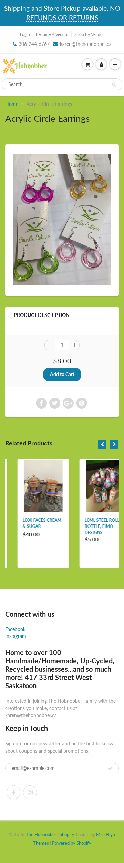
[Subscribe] (110, 768)
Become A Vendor (52, 34)
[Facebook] (13, 792)
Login (25, 34)
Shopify (67, 834)
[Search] (114, 84)
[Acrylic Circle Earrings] (62, 219)
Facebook (15, 629)
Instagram (15, 636)
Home (11, 104)
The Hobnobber (41, 834)
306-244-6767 (34, 44)
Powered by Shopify (71, 843)
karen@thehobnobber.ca (86, 44)
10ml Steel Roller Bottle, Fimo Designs (94, 526)
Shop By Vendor (89, 34)
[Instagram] (30, 792)
